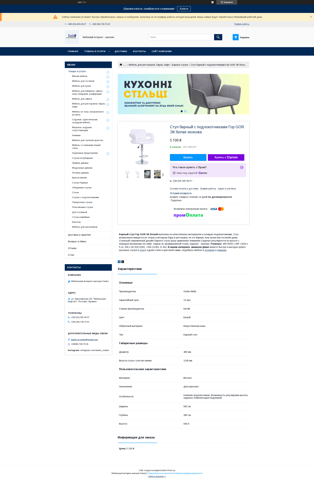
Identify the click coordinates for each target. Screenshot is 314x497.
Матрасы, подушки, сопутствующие (82, 129)
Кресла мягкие (79, 177)
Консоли (76, 222)
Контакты (139, 51)
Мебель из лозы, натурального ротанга (88, 113)
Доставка (121, 51)
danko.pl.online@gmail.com (84, 339)
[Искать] (218, 37)
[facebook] (119, 262)
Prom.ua (171, 470)
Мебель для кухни (81, 86)
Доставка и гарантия (79, 234)
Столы (75, 192)
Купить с (220, 157)
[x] (122, 262)
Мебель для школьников (84, 227)
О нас (71, 255)
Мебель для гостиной (83, 81)
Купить (188, 157)
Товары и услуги (94, 51)
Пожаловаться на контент (159, 473)
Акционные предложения (85, 153)
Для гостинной (79, 212)
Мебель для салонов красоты (87, 140)
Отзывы (72, 248)
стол (142, 250)
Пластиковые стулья (82, 207)
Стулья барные (80, 182)
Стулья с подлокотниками (85, 197)
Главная (73, 51)
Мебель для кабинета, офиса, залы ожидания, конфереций (87, 92)
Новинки (76, 135)
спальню (221, 250)
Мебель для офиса (82, 99)
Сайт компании (162, 51)
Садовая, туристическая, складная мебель (85, 121)
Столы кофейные (81, 217)
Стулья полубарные (82, 158)
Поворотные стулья (82, 202)
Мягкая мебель (79, 76)
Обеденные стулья (81, 187)
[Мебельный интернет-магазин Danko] (72, 43)
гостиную (210, 250)
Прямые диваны (80, 163)
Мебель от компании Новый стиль (86, 146)
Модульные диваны (82, 168)
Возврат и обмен (77, 241)
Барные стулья (180, 64)
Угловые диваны (80, 172)
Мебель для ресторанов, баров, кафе (149, 64)
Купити (184, 8)
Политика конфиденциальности (187, 473)
